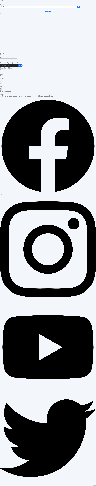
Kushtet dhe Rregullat (2, 94)
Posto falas (48, 11)
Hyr (0, 4)
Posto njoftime (2, 78)
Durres (1, 89)
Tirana (1, 88)
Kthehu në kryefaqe (2, 57)
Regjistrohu (3, 4)
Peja (0, 90)
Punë (0, 84)
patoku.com (1, 0)
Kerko (78, 6)
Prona (1, 83)
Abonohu (20, 65)
